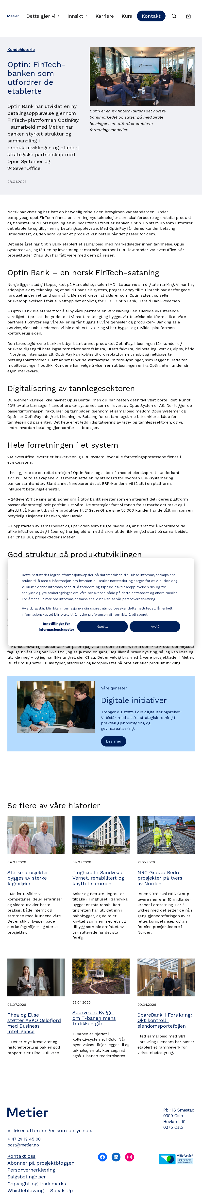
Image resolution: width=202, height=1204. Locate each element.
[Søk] (174, 16)
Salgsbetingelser (26, 1177)
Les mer (113, 741)
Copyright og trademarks (36, 1184)
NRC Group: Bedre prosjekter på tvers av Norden (159, 877)
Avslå (155, 626)
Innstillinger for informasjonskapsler (56, 627)
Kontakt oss (21, 1156)
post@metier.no (23, 1145)
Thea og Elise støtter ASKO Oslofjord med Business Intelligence (34, 1023)
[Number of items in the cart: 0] (188, 16)
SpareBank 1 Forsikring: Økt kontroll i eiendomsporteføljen (164, 1020)
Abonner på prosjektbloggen (40, 1163)
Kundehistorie (21, 49)
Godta (102, 626)
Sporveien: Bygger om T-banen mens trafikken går (94, 1017)
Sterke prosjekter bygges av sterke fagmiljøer (27, 877)
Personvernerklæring (31, 1170)
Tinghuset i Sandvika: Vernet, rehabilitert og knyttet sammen (98, 877)
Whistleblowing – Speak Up (40, 1190)
